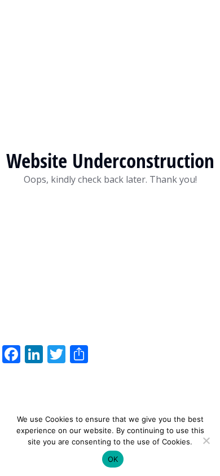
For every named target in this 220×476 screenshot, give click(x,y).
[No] (206, 440)
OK (113, 459)
